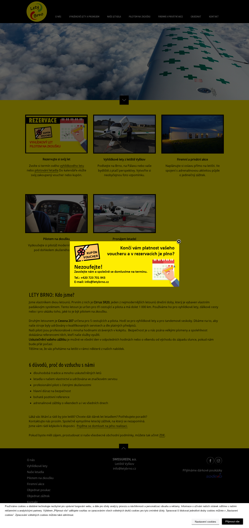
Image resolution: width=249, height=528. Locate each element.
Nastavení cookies (205, 521)
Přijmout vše (232, 521)
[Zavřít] (179, 242)
